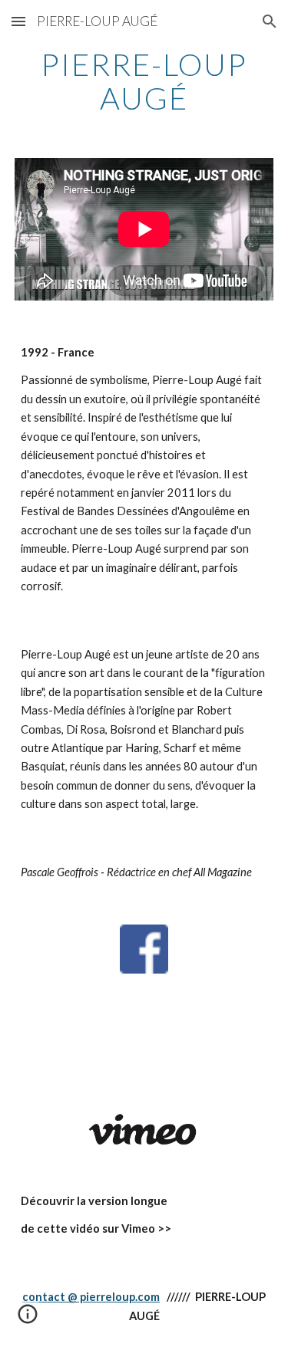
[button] (18, 21)
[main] (144, 81)
